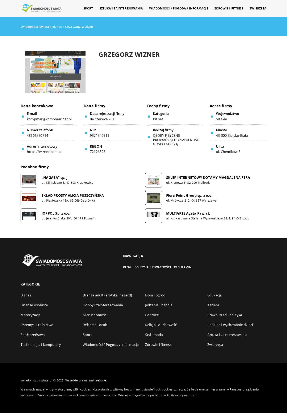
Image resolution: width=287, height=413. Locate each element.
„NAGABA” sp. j (54, 177)
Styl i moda (154, 334)
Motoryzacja (31, 315)
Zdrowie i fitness (229, 8)
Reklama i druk (95, 325)
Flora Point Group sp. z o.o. (189, 195)
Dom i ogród (155, 295)
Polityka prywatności (152, 267)
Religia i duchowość (161, 325)
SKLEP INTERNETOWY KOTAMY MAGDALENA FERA (208, 177)
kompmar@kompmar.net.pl (49, 119)
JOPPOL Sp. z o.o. (56, 213)
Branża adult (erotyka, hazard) (107, 295)
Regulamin (183, 267)
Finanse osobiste (34, 305)
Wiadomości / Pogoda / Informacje (178, 8)
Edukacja (214, 295)
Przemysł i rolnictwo (37, 325)
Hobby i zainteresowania (103, 305)
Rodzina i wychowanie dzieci (230, 325)
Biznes (158, 119)
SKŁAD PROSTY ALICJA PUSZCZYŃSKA (73, 195)
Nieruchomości (95, 315)
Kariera (213, 305)
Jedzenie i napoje (158, 305)
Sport (88, 8)
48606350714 (37, 135)
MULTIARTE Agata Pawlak (188, 213)
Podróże (152, 315)
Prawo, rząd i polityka (224, 315)
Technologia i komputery (41, 344)
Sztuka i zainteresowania (121, 8)
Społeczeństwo (33, 334)
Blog (127, 267)
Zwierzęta (258, 8)
